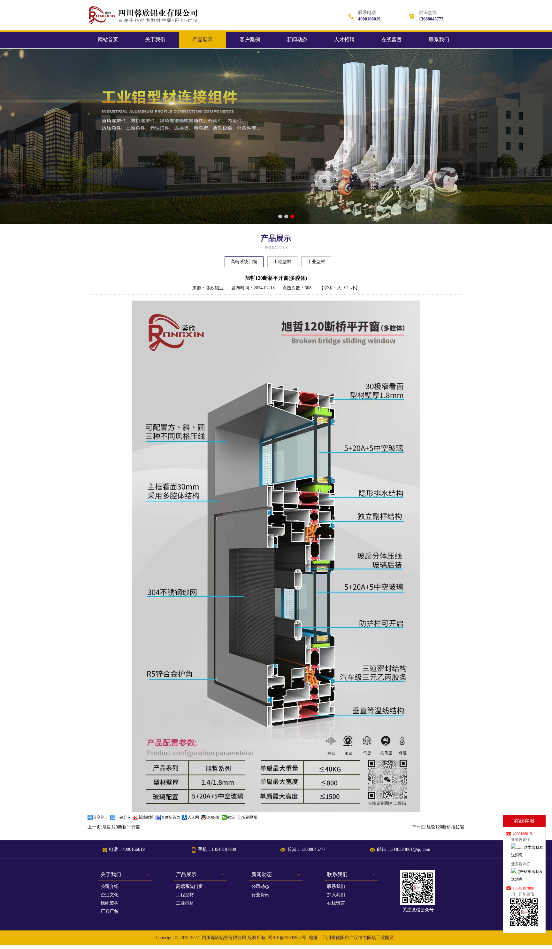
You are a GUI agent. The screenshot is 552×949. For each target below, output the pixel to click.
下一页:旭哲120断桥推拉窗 (438, 827)
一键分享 (123, 817)
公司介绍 (110, 886)
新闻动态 (297, 39)
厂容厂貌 (110, 911)
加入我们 (336, 894)
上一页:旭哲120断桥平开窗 (114, 827)
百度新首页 (170, 817)
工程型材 (282, 261)
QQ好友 (213, 817)
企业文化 (110, 894)
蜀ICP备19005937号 (287, 937)
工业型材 (316, 261)
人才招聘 (344, 39)
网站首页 (108, 39)
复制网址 (249, 817)
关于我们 (155, 39)
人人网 (193, 817)
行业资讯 (260, 894)
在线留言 (391, 39)
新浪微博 (146, 817)
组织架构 (110, 903)
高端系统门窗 (244, 261)
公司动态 (260, 886)
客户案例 (250, 39)
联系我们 (439, 39)
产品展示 (202, 39)
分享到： (100, 817)
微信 (231, 817)
